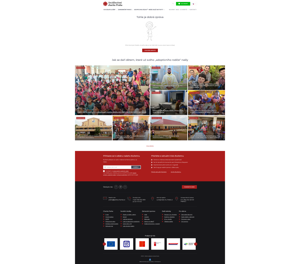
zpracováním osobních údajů (121, 171)
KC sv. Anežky (168, 219)
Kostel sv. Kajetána (169, 217)
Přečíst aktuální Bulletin (159, 172)
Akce (177, 9)
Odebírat (136, 167)
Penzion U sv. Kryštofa (170, 214)
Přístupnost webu (110, 221)
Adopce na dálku (149, 221)
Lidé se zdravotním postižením (131, 221)
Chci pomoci (184, 221)
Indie (145, 214)
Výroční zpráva (109, 217)
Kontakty (193, 9)
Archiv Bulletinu (176, 172)
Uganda (146, 217)
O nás (107, 214)
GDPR (107, 219)
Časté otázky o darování (187, 217)
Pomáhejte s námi (189, 187)
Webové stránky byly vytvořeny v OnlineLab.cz (150, 261)
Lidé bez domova (127, 219)
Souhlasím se (117, 171)
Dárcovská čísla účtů (186, 214)
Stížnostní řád (109, 226)
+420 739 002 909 (139, 200)
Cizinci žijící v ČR (127, 224)
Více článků (150, 146)
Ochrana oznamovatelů (111, 224)
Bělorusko (147, 219)
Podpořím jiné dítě (150, 50)
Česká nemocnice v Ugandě (152, 224)
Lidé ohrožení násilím (128, 226)
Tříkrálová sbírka (168, 221)
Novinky (172, 9)
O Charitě (183, 9)
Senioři (125, 217)
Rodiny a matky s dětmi (129, 214)
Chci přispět (184, 3)
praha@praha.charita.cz (117, 200)
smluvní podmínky (122, 175)
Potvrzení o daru (185, 219)
